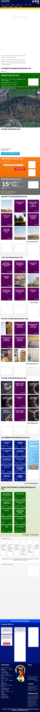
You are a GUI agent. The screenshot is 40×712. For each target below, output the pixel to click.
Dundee (19, 79)
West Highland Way (4, 697)
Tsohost (26, 710)
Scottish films (3, 694)
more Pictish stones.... (32, 363)
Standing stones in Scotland (6, 685)
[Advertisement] (34, 250)
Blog (3, 4)
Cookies (30, 684)
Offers (20, 6)
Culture (17, 4)
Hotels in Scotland (4, 672)
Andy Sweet (13, 709)
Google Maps (9, 86)
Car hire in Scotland (5, 674)
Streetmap (8, 88)
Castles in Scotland (4, 678)
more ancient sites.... (33, 241)
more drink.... (35, 534)
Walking (10, 6)
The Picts (3, 686)
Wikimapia (13, 88)
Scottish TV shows (4, 696)
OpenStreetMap (26, 86)
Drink (26, 4)
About (30, 665)
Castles (7, 4)
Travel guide (4, 6)
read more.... (37, 680)
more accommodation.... (32, 483)
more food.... (26, 534)
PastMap (3, 88)
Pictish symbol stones (5, 688)
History (12, 4)
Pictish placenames (4, 689)
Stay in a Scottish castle (5, 667)
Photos (16, 6)
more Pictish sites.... (33, 423)
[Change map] (38, 92)
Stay (30, 4)
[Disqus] (13, 579)
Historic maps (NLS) (17, 86)
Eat (22, 4)
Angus (7, 80)
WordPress (15, 710)
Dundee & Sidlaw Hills (6, 148)
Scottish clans (3, 683)
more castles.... (34, 302)
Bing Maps (3, 86)
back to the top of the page (20, 621)
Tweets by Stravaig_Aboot (18, 632)
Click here (29, 690)
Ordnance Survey (34, 86)
